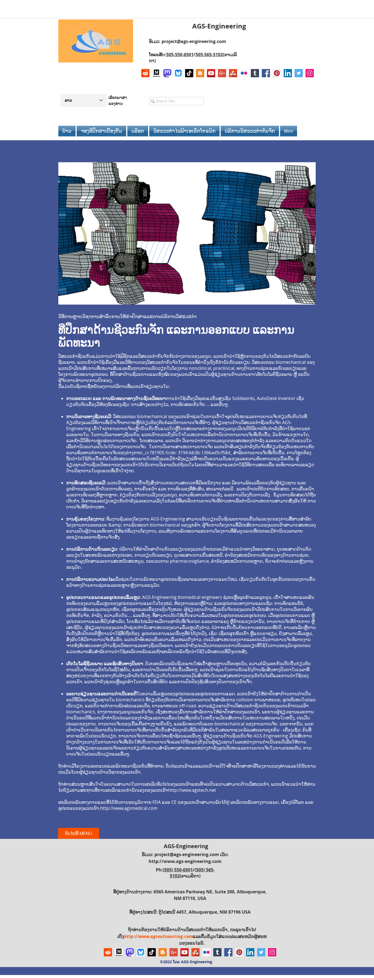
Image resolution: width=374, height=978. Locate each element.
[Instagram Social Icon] (310, 73)
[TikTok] (189, 73)
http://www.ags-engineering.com (185, 861)
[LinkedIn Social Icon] (288, 73)
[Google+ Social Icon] (222, 73)
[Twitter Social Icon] (299, 73)
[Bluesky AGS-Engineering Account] (178, 73)
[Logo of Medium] (156, 73)
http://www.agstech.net (192, 790)
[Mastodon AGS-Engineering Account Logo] (167, 73)
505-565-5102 (209, 55)
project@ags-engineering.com (194, 41)
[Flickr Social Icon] (244, 73)
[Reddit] (145, 73)
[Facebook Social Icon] (266, 73)
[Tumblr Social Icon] (255, 73)
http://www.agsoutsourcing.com (158, 936)
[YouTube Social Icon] (211, 73)
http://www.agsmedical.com (128, 808)
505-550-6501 (180, 55)
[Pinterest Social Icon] (277, 73)
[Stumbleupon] (233, 73)
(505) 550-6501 (178, 870)
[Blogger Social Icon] (200, 73)
